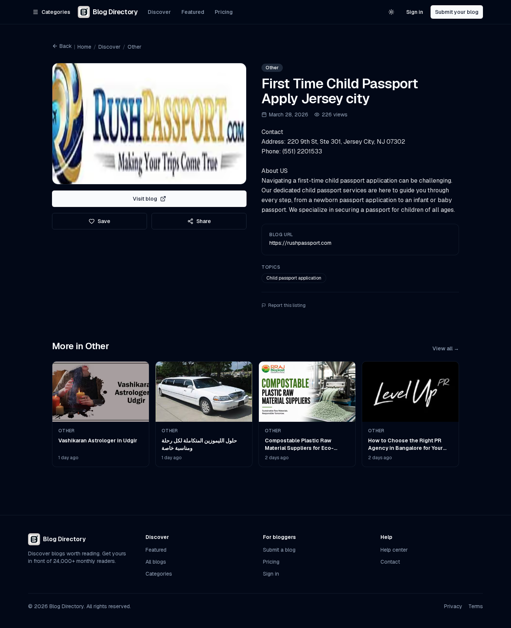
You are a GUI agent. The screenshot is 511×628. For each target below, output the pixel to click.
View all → (445, 348)
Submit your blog (456, 12)
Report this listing (287, 305)
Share (203, 221)
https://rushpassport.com (300, 243)
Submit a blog (279, 549)
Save (104, 221)
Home (84, 46)
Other (134, 46)
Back (65, 46)
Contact (390, 561)
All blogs (156, 561)
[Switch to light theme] (391, 11)
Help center (394, 549)
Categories (159, 573)
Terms (475, 606)
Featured (192, 12)
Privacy (453, 606)
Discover (159, 12)
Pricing (224, 12)
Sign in (414, 12)
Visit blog (145, 198)
